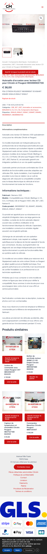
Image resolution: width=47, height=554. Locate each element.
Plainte (23, 486)
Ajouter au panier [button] (33, 378)
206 (3, 75)
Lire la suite (11, 382)
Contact (23, 478)
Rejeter (18, 550)
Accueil (4, 62)
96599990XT (6, 115)
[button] (41, 18)
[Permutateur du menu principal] (42, 7)
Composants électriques (18, 62)
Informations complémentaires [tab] (14, 129)
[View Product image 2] (18, 52)
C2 (5, 77)
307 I (8, 75)
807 (13, 64)
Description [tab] (7, 125)
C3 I (8, 77)
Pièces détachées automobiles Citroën (23, 472)
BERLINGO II (6, 110)
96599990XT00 (17, 115)
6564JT (19, 112)
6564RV (38, 112)
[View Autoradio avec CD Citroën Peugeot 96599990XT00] (7, 52)
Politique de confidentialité (23, 475)
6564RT (32, 112)
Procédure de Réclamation (23, 489)
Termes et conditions (23, 491)
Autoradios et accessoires (25, 75)
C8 (12, 77)
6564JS (13, 112)
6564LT (25, 112)
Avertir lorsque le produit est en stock (20, 72)
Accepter (7, 550)
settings (28, 546)
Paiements (24, 483)
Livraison (23, 480)
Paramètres (28, 550)
